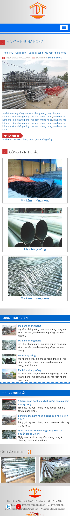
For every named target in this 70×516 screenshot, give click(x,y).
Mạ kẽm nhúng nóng (25, 41)
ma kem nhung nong (35, 113)
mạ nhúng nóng (44, 139)
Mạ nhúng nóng (35, 249)
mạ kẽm (52, 113)
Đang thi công (55, 57)
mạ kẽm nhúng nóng (13, 113)
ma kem (6, 139)
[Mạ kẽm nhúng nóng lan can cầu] (18, 470)
